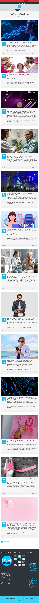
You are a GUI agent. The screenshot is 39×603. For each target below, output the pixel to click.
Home (3, 9)
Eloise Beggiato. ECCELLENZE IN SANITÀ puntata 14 (33, 573)
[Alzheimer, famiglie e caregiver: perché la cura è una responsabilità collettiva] (19, 556)
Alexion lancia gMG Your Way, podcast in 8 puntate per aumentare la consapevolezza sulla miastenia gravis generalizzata (19, 361)
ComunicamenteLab (29, 598)
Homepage (17, 16)
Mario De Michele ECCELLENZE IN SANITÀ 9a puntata (33, 586)
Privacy (2, 584)
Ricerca (4, 245)
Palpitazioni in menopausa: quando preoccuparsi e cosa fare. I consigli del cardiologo (33, 577)
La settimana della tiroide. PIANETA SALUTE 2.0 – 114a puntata (33, 562)
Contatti (19, 600)
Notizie (17, 9)
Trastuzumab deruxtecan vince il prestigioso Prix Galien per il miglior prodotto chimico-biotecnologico (21, 194)
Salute (4, 53)
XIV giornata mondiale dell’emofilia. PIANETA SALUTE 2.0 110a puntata (33, 565)
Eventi (4, 124)
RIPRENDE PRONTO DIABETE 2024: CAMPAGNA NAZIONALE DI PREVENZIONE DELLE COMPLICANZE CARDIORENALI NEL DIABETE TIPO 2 (20, 156)
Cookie (5, 584)
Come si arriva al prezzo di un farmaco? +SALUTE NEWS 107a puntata (33, 559)
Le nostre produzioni (9, 9)
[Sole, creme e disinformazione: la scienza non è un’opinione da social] (23, 559)
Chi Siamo (23, 9)
